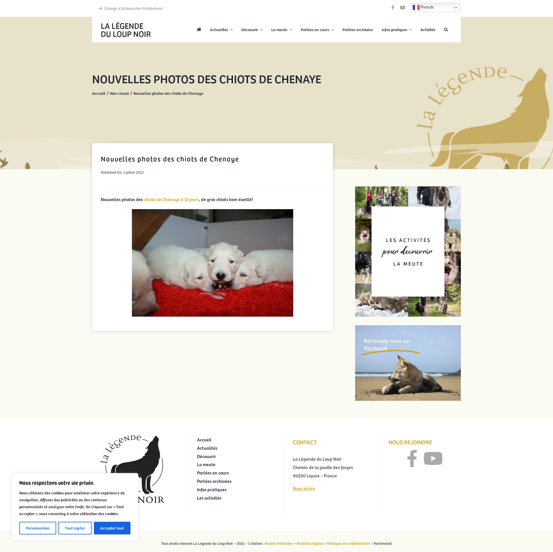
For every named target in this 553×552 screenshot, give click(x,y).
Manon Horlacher (279, 543)
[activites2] (408, 189)
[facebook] (392, 7)
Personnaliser (38, 528)
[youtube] (402, 7)
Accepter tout (112, 528)
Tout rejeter (75, 528)
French (427, 6)
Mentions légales (310, 543)
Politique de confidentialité (348, 543)
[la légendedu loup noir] (126, 22)
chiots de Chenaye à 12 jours (171, 199)
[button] (446, 29)
